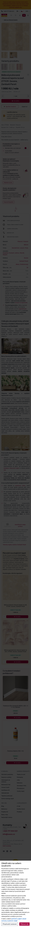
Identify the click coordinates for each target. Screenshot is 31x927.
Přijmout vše (24, 924)
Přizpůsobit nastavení (10, 924)
